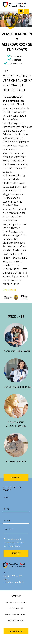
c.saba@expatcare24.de (13, 582)
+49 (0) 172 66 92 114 (12, 575)
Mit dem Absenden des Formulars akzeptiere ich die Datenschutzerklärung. (14, 542)
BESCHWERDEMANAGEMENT (16, 614)
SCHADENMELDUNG (16, 620)
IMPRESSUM (16, 596)
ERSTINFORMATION (16, 608)
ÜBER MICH (9, 290)
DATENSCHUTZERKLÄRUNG (16, 602)
